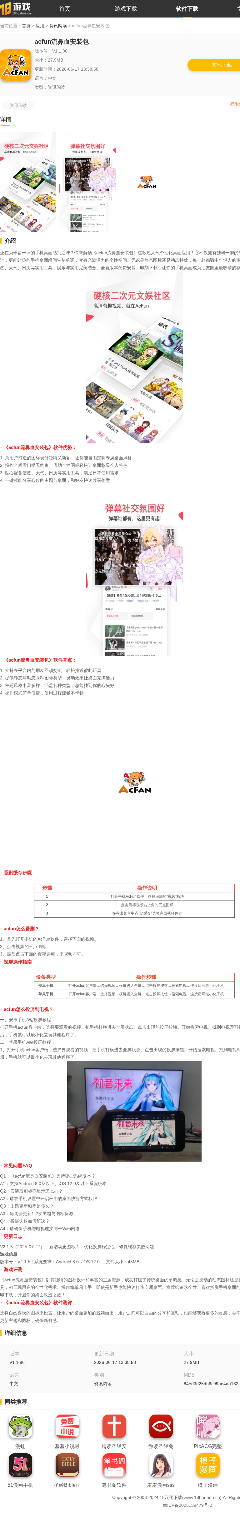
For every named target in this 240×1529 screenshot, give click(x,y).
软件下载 (187, 9)
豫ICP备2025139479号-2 (187, 1505)
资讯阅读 (58, 25)
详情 (5, 119)
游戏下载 (126, 9)
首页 (64, 9)
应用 (40, 25)
